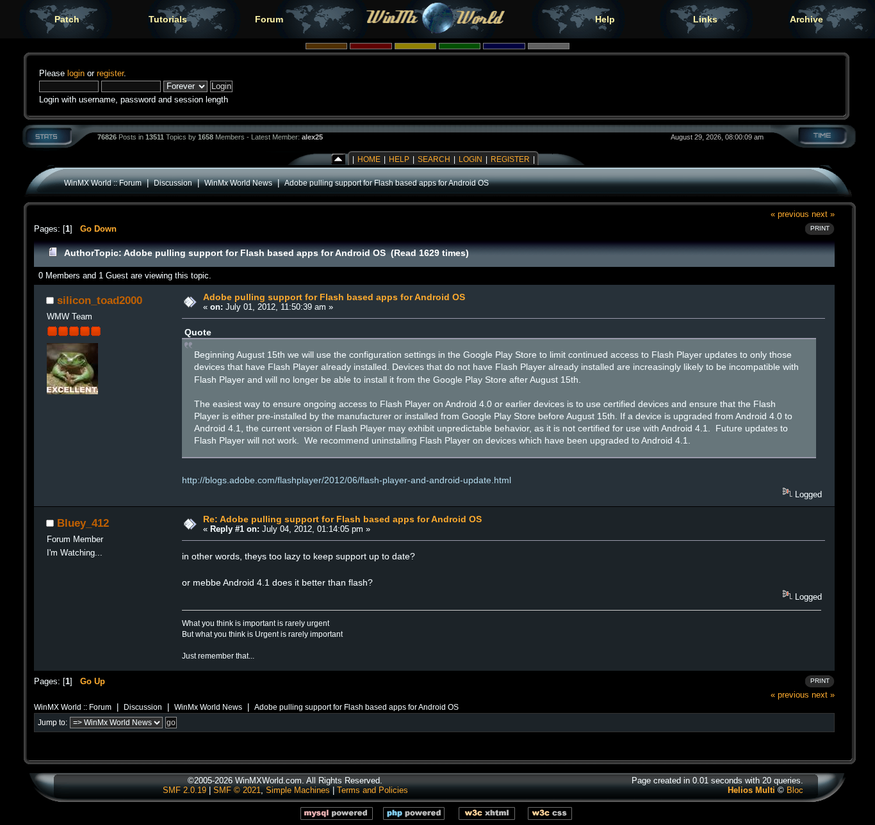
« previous (790, 214)
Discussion (173, 183)
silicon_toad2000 (99, 300)
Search (434, 159)
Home (368, 159)
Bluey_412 (83, 523)
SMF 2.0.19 (184, 790)
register (110, 73)
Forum (269, 19)
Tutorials (168, 19)
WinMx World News (238, 183)
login (76, 73)
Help (605, 19)
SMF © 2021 (237, 790)
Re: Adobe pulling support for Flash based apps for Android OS (342, 519)
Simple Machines (298, 790)
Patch (66, 19)
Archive (806, 19)
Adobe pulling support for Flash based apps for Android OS (386, 183)
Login (470, 159)
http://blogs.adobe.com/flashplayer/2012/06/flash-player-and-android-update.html (346, 480)
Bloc (795, 790)
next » (823, 214)
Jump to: (52, 722)
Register (510, 159)
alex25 (312, 137)
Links (705, 19)
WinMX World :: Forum (103, 183)
